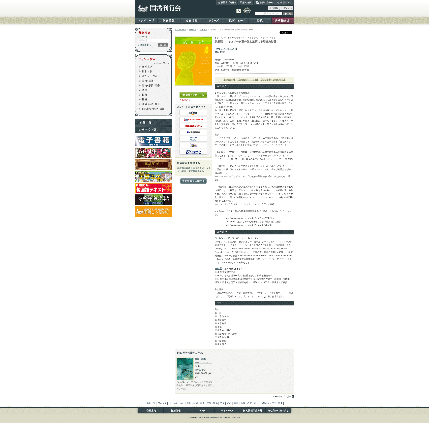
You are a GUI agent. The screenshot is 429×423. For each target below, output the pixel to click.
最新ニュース (237, 20)
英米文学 (203, 29)
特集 (260, 20)
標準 (247, 11)
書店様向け (282, 20)
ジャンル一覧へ (161, 63)
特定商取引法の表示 (279, 411)
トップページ (146, 20)
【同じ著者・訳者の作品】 (273, 79)
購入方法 (246, 2)
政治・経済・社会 (152, 104)
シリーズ (214, 20)
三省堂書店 (198, 167)
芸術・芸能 (152, 80)
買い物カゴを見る (227, 2)
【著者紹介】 (243, 79)
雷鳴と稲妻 (200, 359)
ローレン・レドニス (224, 48)
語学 (152, 90)
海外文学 (192, 29)
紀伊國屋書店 (183, 167)
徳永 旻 (218, 52)
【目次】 (254, 79)
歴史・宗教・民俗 (152, 85)
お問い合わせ (264, 2)
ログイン (280, 8)
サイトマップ (284, 2)
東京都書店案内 (196, 171)
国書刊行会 (159, 8)
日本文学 (152, 71)
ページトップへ (283, 396)
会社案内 (149, 411)
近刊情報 (191, 20)
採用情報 (176, 411)
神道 (152, 99)
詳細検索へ (144, 45)
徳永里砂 (199, 369)
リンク (201, 411)
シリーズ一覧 (153, 129)
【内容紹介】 (229, 79)
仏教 (152, 94)
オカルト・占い (152, 76)
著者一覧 (153, 122)
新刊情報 (169, 20)
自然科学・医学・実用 (152, 109)
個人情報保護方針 (252, 411)
